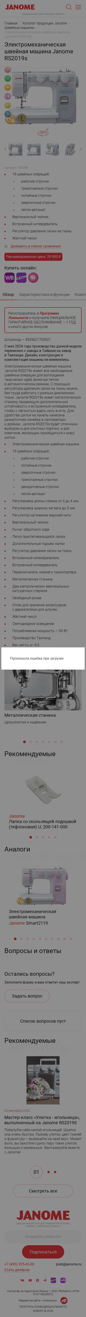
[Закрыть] (82, 651)
